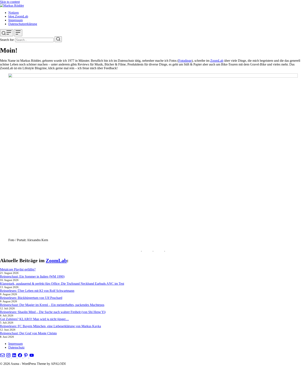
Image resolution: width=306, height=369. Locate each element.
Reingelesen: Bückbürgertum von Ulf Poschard (31, 298)
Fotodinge (185, 60)
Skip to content (10, 2)
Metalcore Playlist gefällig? (18, 269)
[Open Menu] (18, 32)
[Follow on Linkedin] (14, 356)
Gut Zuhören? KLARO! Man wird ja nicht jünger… (34, 319)
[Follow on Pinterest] (26, 356)
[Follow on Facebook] (20, 356)
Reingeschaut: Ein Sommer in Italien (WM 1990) (32, 276)
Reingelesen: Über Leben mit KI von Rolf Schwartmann (37, 290)
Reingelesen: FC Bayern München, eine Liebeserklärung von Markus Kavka (50, 326)
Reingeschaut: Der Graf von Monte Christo (28, 333)
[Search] (58, 39)
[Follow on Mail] (3, 356)
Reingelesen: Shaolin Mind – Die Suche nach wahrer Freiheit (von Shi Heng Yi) (53, 312)
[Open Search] (6, 32)
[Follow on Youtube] (31, 356)
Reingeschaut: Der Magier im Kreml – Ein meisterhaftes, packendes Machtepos (52, 305)
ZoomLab (216, 60)
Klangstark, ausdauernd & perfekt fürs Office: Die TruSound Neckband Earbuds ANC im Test (62, 283)
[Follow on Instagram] (9, 356)
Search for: (7, 40)
